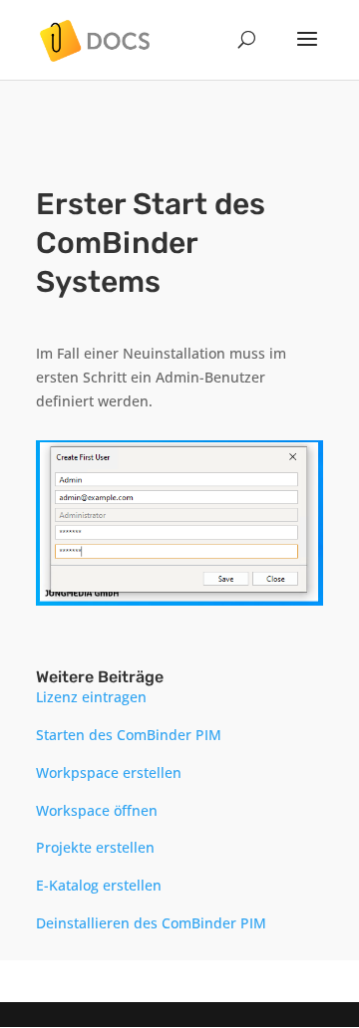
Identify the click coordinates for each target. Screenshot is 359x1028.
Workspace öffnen (97, 810)
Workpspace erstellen (108, 772)
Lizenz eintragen (91, 696)
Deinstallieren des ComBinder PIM (151, 922)
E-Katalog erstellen (99, 885)
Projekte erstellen (95, 847)
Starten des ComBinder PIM (128, 734)
